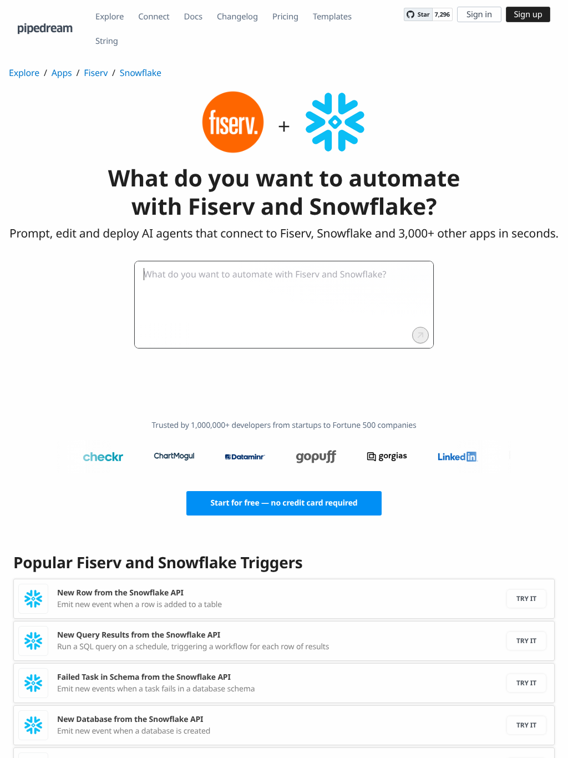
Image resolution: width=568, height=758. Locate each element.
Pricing (285, 16)
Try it (526, 598)
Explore (109, 16)
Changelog (237, 16)
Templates (332, 16)
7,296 (442, 15)
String (106, 41)
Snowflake (140, 73)
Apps (62, 73)
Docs (193, 16)
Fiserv (96, 73)
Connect (153, 16)
